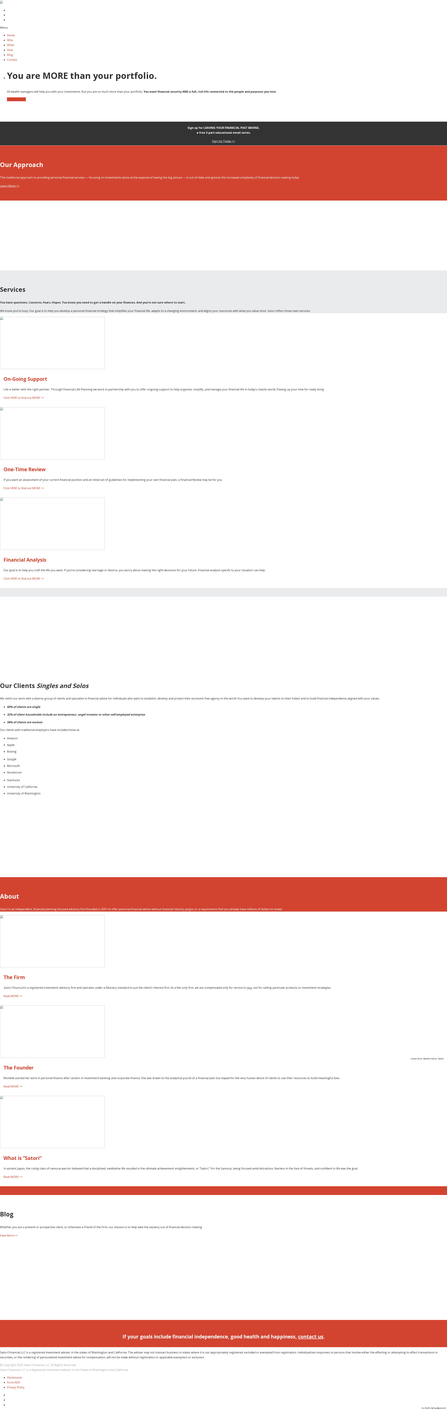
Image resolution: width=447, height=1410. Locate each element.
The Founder (18, 1067)
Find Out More (16, 99)
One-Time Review (24, 469)
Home (11, 35)
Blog (10, 55)
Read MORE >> (13, 996)
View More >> (9, 1235)
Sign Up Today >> (223, 141)
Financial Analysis (24, 559)
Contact (12, 60)
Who (10, 40)
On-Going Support (25, 379)
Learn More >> (9, 186)
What (10, 45)
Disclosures (14, 1377)
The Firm (14, 977)
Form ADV (13, 1382)
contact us (310, 1336)
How (10, 50)
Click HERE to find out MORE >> (23, 398)
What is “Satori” (22, 1158)
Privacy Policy (15, 1387)
